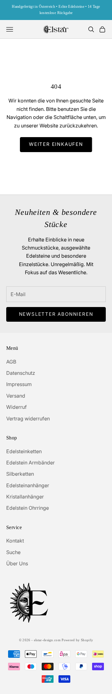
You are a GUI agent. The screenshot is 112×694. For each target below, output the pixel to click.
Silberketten (20, 474)
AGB (11, 362)
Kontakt (15, 541)
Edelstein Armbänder (30, 462)
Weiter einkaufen (56, 144)
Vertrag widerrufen (28, 418)
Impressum (19, 384)
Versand (15, 396)
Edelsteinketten (24, 451)
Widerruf (16, 407)
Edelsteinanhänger (27, 485)
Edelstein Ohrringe (27, 508)
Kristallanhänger (25, 496)
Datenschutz (20, 373)
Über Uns (17, 563)
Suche (13, 552)
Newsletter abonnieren (56, 314)
